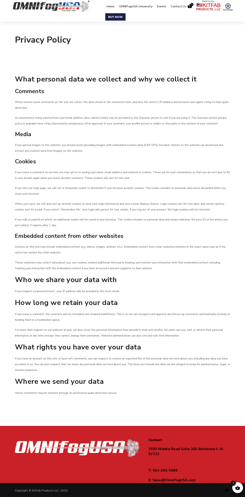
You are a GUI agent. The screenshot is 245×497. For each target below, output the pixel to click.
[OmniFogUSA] (51, 6)
